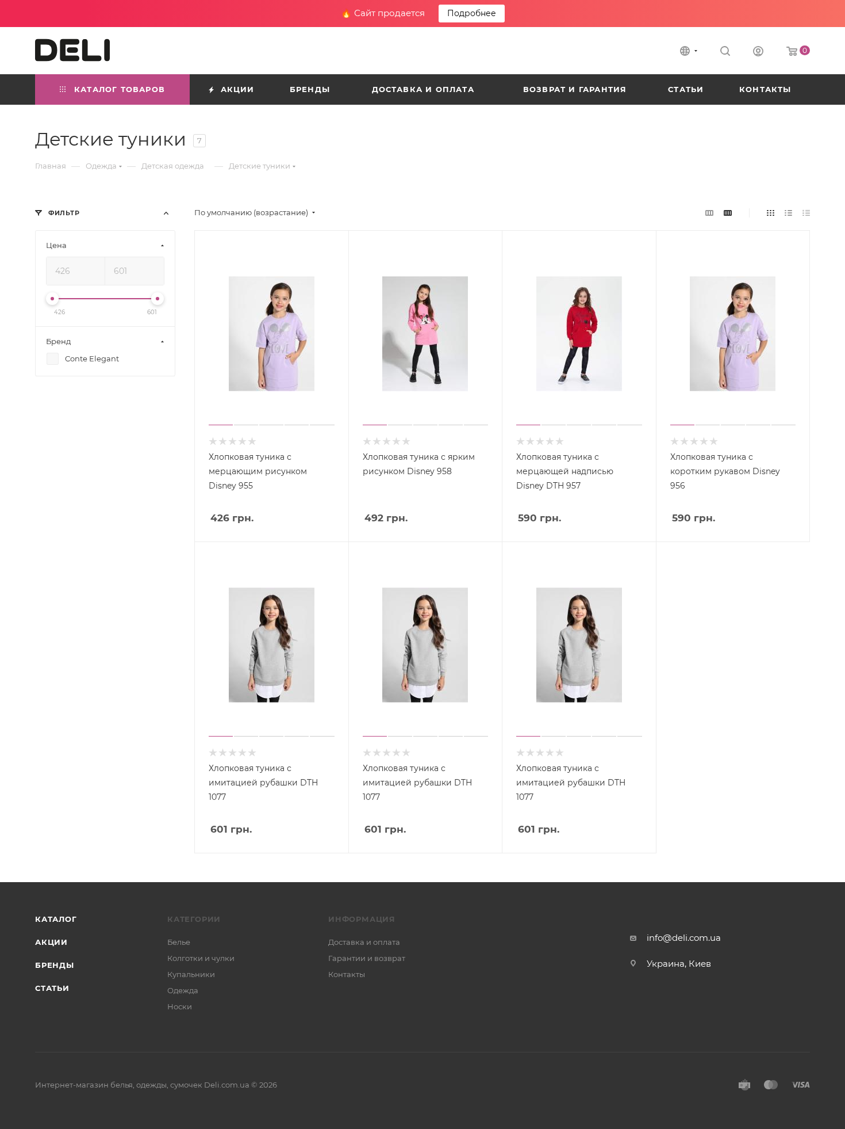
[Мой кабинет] (758, 52)
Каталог (56, 919)
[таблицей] (806, 212)
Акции (51, 942)
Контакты (346, 974)
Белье (178, 942)
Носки (179, 1006)
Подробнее (471, 13)
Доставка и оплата (364, 942)
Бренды (54, 965)
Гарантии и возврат (366, 958)
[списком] (788, 212)
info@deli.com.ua (684, 937)
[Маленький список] (709, 212)
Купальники (191, 974)
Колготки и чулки (201, 958)
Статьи (52, 988)
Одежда (182, 990)
